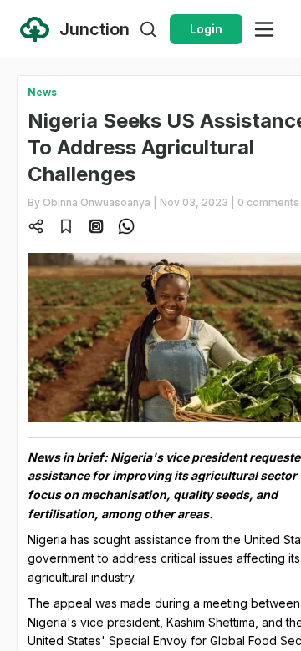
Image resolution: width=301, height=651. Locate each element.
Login (206, 29)
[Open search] (148, 29)
